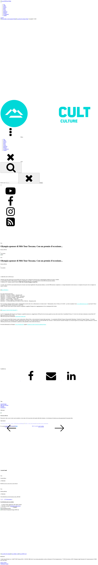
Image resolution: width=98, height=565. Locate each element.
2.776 (5, 499)
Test (4, 4)
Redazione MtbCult (4, 415)
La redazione (6, 14)
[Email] (51, 380)
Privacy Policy (4, 562)
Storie (4, 8)
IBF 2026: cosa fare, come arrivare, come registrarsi (9, 483)
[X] (11, 380)
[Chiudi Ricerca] (29, 178)
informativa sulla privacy (15, 506)
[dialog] (49, 10)
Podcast (4, 13)
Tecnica (4, 7)
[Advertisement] (41, 347)
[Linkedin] (71, 380)
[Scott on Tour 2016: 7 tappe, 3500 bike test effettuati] (12, 423)
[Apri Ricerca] (11, 167)
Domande (5, 11)
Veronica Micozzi (3, 478)
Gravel (4, 10)
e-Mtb (4, 5)
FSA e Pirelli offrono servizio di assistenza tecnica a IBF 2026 (10, 496)
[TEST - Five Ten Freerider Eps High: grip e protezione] (36, 423)
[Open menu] (1, 2)
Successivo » (9, 499)
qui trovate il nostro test (20, 316)
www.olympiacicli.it (19, 324)
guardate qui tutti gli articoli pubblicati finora (36, 324)
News (4, 9)
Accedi (2, 17)
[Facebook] (31, 380)
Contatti (5, 15)
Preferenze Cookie (4, 563)
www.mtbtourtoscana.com (82, 303)
